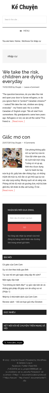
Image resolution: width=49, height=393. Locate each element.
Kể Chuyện (24, 7)
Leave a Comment (31, 87)
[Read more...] (18, 121)
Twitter (24, 366)
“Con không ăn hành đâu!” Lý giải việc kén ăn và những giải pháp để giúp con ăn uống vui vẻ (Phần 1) (23, 288)
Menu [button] (26, 31)
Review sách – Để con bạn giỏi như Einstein (22, 302)
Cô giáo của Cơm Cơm (12, 264)
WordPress (41, 360)
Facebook (16, 366)
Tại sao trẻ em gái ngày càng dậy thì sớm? (21, 275)
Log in (29, 363)
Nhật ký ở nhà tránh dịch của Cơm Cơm (19, 297)
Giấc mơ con (16, 137)
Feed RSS (33, 366)
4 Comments (29, 143)
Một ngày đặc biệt (10, 280)
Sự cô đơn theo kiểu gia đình (15, 269)
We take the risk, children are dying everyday (22, 76)
